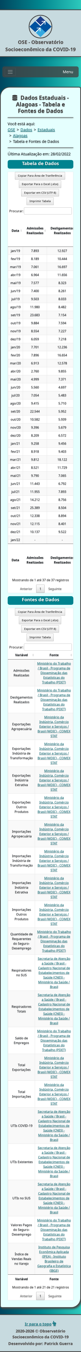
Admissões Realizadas (35, 230)
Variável (21, 655)
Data (15, 230)
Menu (68, 71)
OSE (11, 129)
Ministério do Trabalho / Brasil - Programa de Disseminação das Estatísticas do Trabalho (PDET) (54, 672)
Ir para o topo (38, 1324)
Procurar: (16, 211)
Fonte (54, 655)
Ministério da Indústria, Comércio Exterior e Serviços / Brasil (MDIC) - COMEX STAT (54, 726)
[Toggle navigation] (10, 72)
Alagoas (20, 135)
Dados (26, 129)
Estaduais (46, 129)
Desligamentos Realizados (62, 230)
